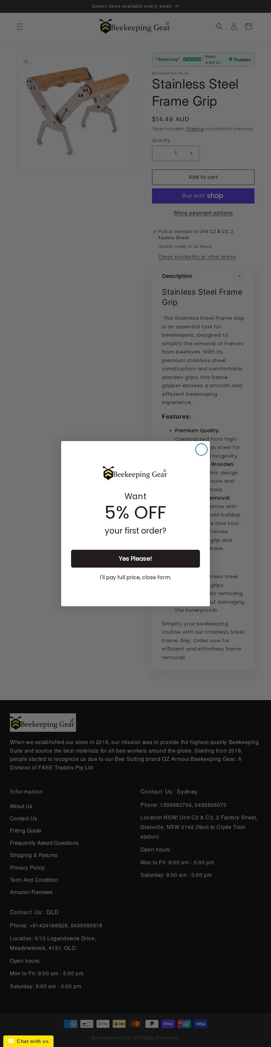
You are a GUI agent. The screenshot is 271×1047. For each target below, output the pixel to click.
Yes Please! (135, 558)
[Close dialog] (201, 449)
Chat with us (31, 1041)
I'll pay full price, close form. (135, 577)
